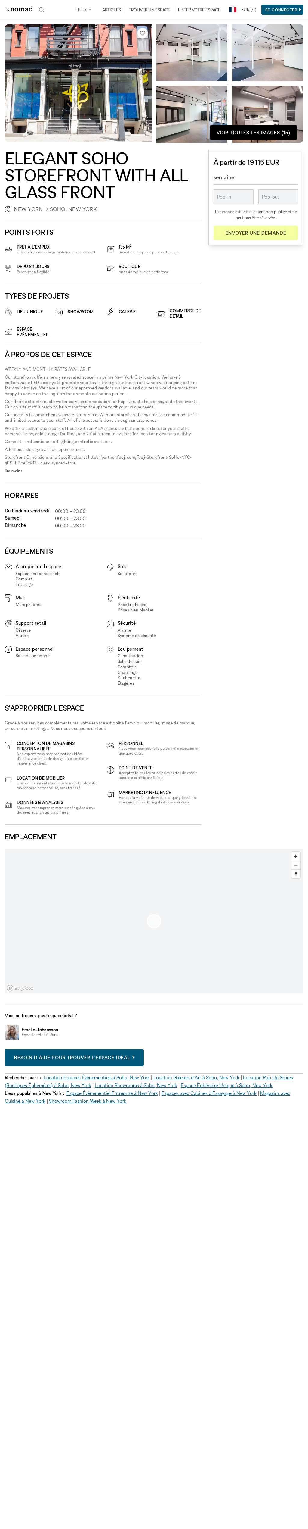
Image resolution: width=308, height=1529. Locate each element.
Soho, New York (73, 209)
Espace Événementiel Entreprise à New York (112, 1093)
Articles (111, 9)
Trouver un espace (149, 9)
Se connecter (281, 9)
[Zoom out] (295, 865)
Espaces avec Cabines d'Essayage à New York (209, 1093)
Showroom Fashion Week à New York (87, 1101)
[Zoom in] (295, 856)
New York (28, 209)
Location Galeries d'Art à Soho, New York (196, 1077)
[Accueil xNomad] (19, 9)
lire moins (13, 470)
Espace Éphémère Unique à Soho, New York (227, 1085)
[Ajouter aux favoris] (142, 33)
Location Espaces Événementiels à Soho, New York (97, 1077)
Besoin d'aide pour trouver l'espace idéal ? (74, 1058)
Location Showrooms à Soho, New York (136, 1085)
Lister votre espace (199, 9)
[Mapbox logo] (20, 988)
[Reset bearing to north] (295, 873)
